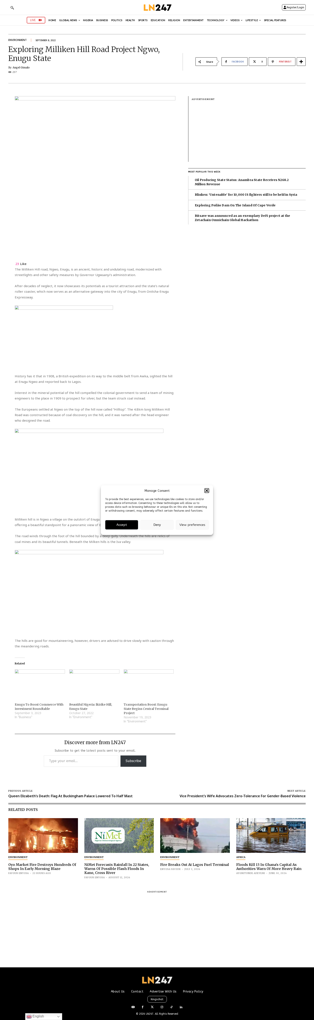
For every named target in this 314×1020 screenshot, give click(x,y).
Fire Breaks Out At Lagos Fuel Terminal (194, 864)
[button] (207, 491)
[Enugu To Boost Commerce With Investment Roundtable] (40, 683)
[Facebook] (142, 1007)
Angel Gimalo (21, 67)
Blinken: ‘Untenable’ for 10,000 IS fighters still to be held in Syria (246, 195)
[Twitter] (152, 1007)
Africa (240, 857)
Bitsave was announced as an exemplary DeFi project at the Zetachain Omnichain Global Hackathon (242, 218)
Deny (157, 525)
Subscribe (133, 761)
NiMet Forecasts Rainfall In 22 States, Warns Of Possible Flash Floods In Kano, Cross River (116, 868)
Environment (17, 40)
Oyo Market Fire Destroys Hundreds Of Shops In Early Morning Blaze (42, 866)
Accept (121, 525)
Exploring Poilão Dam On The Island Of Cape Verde (235, 205)
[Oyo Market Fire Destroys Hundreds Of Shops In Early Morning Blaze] (43, 835)
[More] (301, 61)
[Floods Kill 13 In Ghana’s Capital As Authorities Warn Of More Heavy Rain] (271, 835)
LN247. (150, 1013)
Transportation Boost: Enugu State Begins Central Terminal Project (146, 709)
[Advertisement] (249, 132)
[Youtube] (133, 1007)
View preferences (192, 525)
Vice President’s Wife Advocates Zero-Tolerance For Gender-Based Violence (243, 796)
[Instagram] (162, 1007)
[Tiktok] (171, 1007)
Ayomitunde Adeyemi (250, 873)
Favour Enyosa (18, 873)
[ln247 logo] (157, 7)
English (38, 1016)
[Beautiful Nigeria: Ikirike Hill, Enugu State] (94, 683)
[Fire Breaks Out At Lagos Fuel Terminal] (195, 835)
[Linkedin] (181, 1007)
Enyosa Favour (170, 869)
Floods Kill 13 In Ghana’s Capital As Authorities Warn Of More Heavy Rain (268, 866)
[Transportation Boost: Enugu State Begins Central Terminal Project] (149, 683)
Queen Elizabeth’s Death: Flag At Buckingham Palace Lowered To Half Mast (70, 796)
